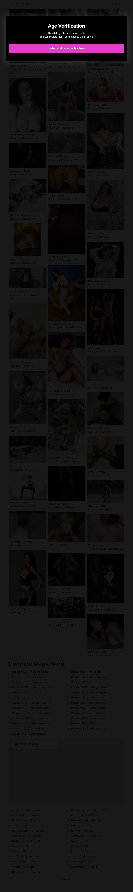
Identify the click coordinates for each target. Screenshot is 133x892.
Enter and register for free (66, 48)
